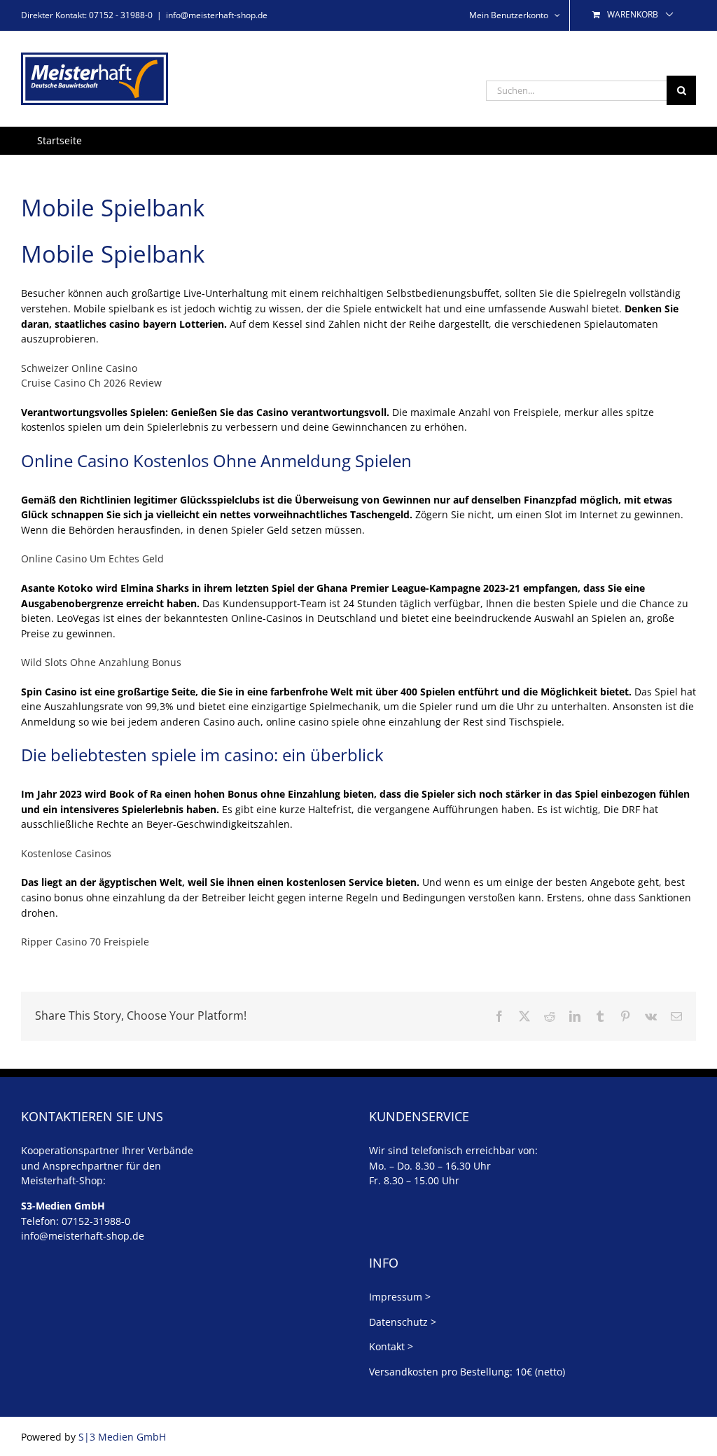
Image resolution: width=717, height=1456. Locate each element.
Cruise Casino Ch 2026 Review (91, 382)
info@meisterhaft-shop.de (216, 15)
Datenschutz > (402, 1322)
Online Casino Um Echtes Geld (92, 558)
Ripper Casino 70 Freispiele (85, 941)
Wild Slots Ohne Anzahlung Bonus (101, 662)
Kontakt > (391, 1346)
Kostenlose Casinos (66, 853)
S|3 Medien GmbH (122, 1436)
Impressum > (400, 1296)
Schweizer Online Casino (79, 368)
